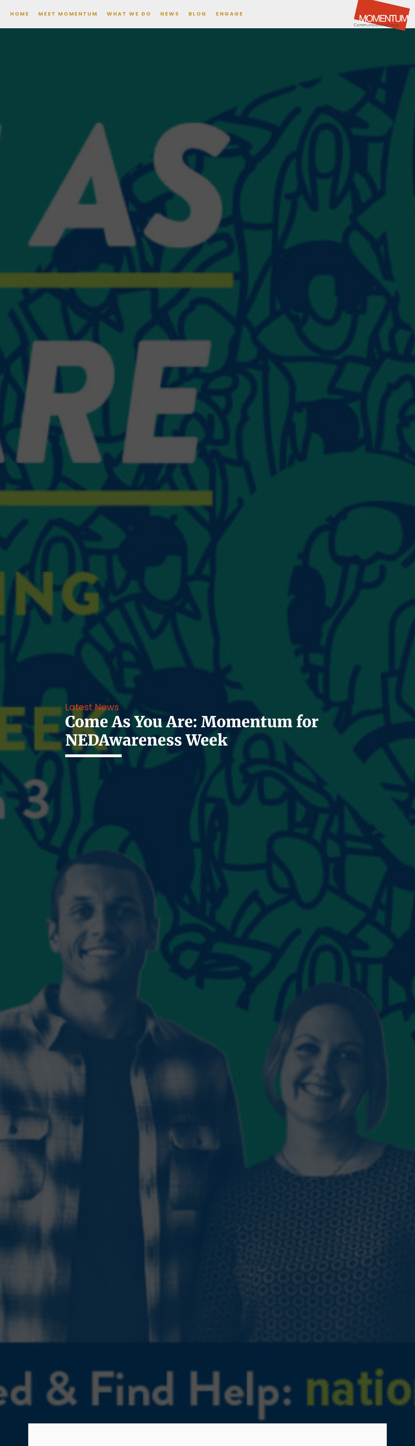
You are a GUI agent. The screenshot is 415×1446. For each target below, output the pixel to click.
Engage (230, 13)
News (169, 13)
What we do (129, 13)
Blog (198, 13)
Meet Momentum (68, 13)
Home (19, 13)
